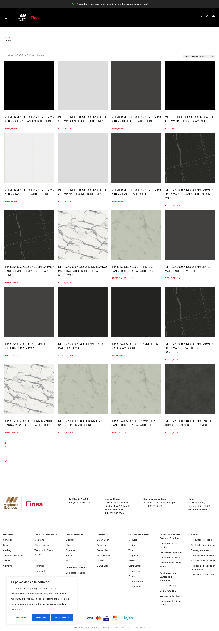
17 (5, 461)
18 (5, 464)
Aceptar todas (62, 617)
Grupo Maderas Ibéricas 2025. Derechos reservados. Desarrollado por (109, 628)
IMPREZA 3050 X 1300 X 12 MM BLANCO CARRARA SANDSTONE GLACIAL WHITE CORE (82, 271)
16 (5, 457)
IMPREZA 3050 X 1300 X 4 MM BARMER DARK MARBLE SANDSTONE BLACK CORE (189, 194)
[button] (7, 17)
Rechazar (41, 617)
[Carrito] (213, 17)
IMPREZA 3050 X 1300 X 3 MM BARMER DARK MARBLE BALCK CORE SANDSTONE (189, 348)
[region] (41, 601)
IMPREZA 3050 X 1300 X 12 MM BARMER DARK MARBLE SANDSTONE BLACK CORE (29, 271)
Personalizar (21, 617)
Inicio (7, 37)
